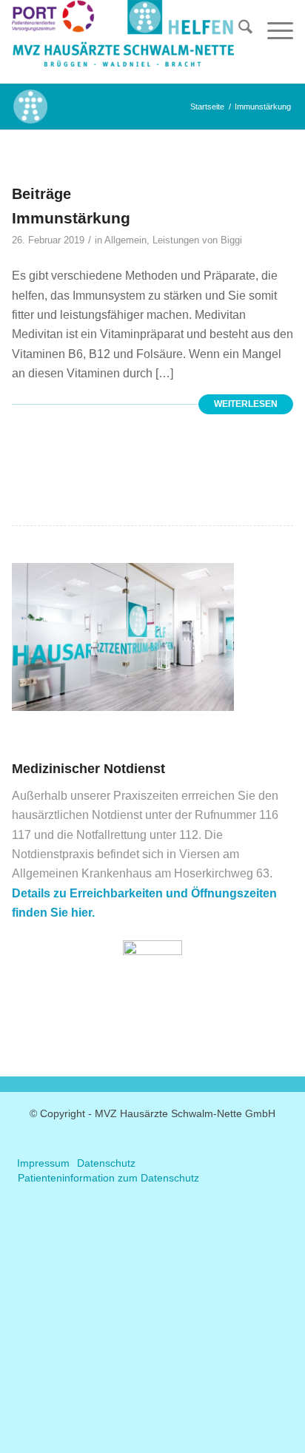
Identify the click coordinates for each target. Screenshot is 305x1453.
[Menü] (272, 29)
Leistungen (175, 240)
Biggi (231, 240)
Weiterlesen (246, 404)
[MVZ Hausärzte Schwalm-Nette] (124, 42)
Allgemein (125, 240)
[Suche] (238, 29)
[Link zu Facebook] (152, 1138)
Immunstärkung (71, 217)
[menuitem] (238, 29)
